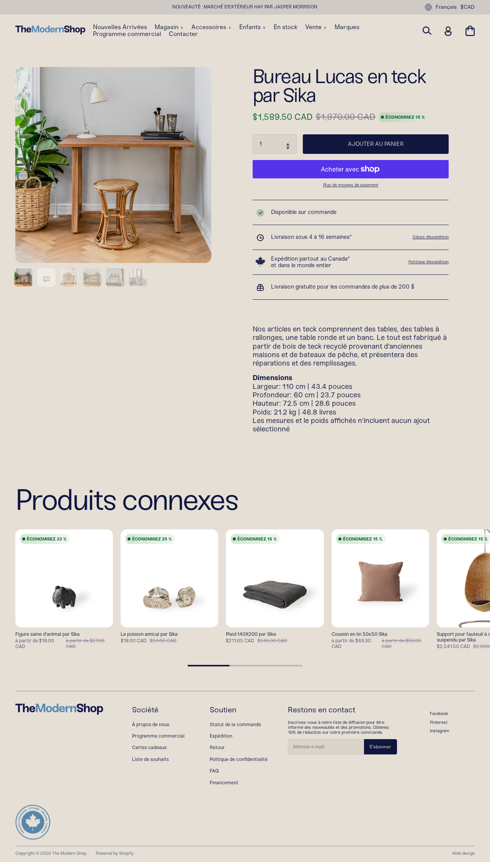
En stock (285, 27)
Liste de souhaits (150, 759)
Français (446, 7)
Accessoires (209, 27)
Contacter (183, 34)
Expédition (221, 736)
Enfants (250, 27)
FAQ (214, 771)
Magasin (167, 27)
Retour (217, 747)
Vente (314, 27)
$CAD (468, 7)
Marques (347, 27)
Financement (224, 782)
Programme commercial (127, 34)
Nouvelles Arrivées (120, 27)
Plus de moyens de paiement (350, 185)
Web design (463, 853)
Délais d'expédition (431, 237)
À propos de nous (150, 724)
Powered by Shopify (115, 853)
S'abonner (380, 746)
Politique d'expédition (428, 261)
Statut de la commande (235, 724)
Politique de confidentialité (239, 759)
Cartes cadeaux (149, 747)
